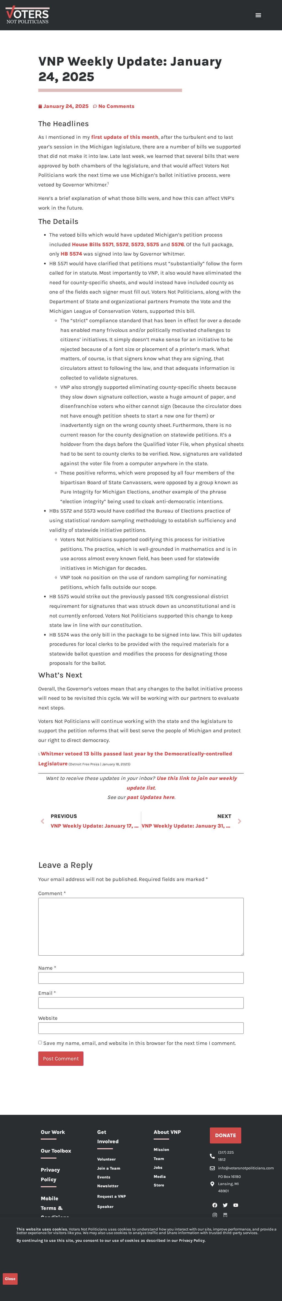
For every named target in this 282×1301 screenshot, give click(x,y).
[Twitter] (225, 1205)
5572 (122, 244)
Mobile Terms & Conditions (55, 1208)
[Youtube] (236, 1205)
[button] (258, 15)
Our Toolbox (56, 1151)
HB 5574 (71, 254)
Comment (52, 893)
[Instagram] (215, 1215)
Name (47, 968)
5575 (152, 244)
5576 (177, 244)
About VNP (167, 1132)
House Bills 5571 (92, 244)
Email (47, 993)
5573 (137, 244)
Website (48, 1018)
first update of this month (124, 137)
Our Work (53, 1132)
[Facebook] (215, 1205)
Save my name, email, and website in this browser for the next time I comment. (139, 1043)
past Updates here (150, 797)
